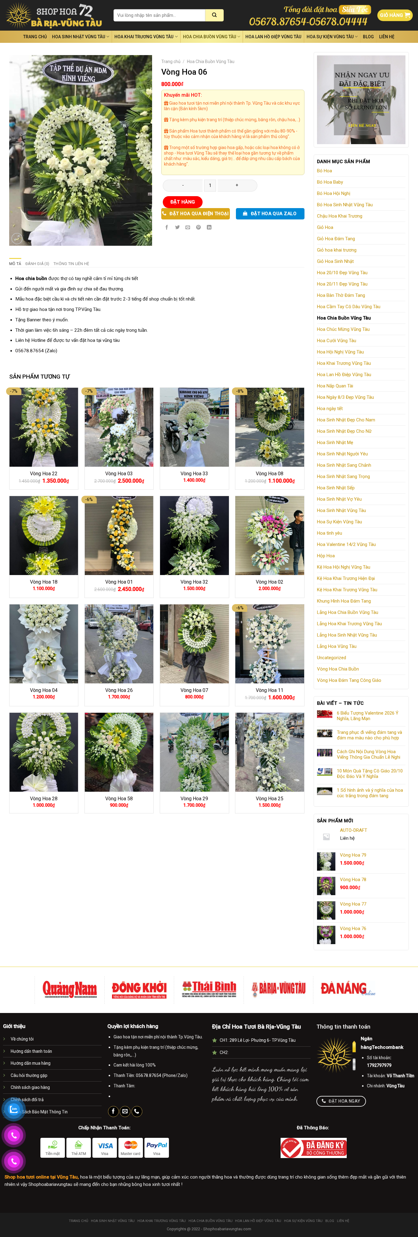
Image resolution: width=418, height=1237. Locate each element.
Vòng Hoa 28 (44, 799)
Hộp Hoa (326, 556)
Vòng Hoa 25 (269, 799)
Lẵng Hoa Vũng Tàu (336, 646)
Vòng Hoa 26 (119, 690)
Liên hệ (386, 36)
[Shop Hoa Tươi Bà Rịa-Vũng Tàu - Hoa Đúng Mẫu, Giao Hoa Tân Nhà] (54, 15)
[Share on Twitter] (177, 227)
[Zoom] (17, 238)
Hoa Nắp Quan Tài (335, 386)
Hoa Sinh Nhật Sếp (336, 488)
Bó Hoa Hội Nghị (333, 193)
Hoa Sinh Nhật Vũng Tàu (78, 36)
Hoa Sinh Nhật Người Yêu (342, 454)
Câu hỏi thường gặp (29, 1075)
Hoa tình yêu (329, 533)
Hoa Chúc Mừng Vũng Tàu (343, 329)
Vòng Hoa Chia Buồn (338, 669)
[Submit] (214, 15)
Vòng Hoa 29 (194, 799)
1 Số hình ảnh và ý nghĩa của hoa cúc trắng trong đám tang (370, 792)
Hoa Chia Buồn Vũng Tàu (209, 36)
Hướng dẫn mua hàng (30, 1063)
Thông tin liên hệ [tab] (71, 264)
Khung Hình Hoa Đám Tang (344, 601)
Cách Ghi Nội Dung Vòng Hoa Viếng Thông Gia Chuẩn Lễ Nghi (368, 754)
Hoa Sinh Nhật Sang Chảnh (344, 465)
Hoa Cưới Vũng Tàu (336, 340)
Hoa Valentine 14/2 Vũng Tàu (346, 544)
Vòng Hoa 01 (119, 582)
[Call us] (137, 1111)
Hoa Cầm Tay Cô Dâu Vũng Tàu (348, 306)
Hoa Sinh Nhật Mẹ (335, 442)
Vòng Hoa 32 (194, 582)
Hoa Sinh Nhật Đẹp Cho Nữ (344, 431)
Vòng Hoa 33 (194, 473)
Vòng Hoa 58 (119, 799)
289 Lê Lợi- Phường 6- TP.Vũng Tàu (263, 1040)
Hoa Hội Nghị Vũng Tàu (340, 352)
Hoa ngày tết (330, 408)
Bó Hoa (324, 171)
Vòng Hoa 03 (119, 473)
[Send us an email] (125, 1111)
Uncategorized (331, 657)
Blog (368, 36)
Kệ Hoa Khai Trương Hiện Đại (346, 578)
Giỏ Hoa (325, 227)
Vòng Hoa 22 (44, 473)
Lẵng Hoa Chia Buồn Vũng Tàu (347, 612)
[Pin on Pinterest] (198, 227)
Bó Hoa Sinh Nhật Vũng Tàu (345, 204)
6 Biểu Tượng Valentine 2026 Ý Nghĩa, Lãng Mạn (367, 715)
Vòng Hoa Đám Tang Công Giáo (349, 680)
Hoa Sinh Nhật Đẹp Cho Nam (346, 420)
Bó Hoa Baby (330, 182)
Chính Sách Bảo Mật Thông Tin (39, 1111)
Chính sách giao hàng (30, 1087)
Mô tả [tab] (15, 264)
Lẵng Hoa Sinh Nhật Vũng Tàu (347, 635)
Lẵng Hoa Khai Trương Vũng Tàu (349, 623)
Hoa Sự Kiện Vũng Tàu (330, 36)
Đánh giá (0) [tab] (37, 264)
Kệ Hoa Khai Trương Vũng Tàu (347, 589)
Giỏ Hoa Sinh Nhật (335, 261)
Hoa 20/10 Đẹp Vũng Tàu (342, 272)
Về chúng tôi (22, 1039)
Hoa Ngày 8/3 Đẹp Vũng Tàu (345, 397)
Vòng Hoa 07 (194, 690)
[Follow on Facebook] (113, 1111)
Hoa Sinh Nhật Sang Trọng (343, 476)
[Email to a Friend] (188, 227)
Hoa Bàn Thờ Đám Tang (341, 295)
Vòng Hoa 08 (269, 473)
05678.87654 (29, 350)
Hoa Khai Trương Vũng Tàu (144, 36)
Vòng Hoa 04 (44, 690)
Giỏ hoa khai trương (336, 250)
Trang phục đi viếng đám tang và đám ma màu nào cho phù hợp (369, 735)
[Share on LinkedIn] (209, 227)
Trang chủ (35, 36)
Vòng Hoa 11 (269, 690)
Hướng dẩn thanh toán (31, 1051)
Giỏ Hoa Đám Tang (336, 238)
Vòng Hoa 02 (269, 582)
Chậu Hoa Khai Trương (339, 216)
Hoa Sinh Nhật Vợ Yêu (339, 499)
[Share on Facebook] (167, 227)
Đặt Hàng (182, 202)
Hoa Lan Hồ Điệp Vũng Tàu (273, 36)
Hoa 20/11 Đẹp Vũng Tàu (342, 284)
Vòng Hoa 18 (44, 582)
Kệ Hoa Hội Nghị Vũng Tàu (343, 567)
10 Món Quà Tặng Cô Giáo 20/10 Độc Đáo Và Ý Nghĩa (370, 773)
